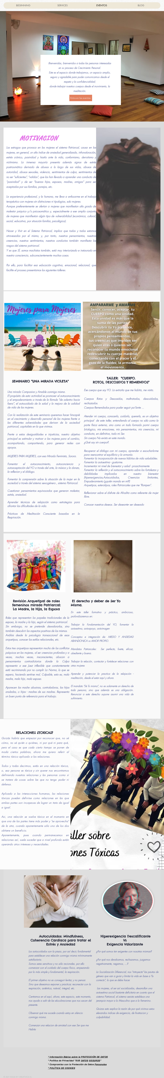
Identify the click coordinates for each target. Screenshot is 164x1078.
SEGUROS (94, 1060)
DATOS (84, 1060)
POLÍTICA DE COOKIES (62, 1068)
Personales (100, 1064)
